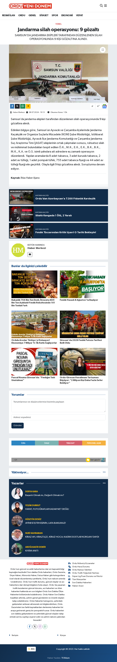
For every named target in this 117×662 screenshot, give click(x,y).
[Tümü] (104, 472)
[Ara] (101, 6)
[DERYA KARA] (17, 493)
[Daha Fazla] (28, 106)
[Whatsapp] (45, 626)
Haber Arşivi (77, 586)
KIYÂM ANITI (31, 551)
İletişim (15, 635)
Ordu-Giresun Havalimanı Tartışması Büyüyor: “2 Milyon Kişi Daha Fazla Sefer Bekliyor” (81, 380)
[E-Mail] (30, 254)
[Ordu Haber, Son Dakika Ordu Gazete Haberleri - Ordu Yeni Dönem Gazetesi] (30, 6)
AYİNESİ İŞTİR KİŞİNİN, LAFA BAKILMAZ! (45, 523)
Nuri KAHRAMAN (34, 533)
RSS (33, 649)
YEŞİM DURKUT (33, 505)
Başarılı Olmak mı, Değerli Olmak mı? (44, 495)
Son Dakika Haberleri (81, 582)
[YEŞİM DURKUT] (17, 507)
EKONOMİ (67, 15)
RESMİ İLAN (8, 15)
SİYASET (43, 15)
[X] (34, 626)
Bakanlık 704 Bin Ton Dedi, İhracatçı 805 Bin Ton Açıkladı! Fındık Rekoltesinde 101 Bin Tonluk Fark (33, 303)
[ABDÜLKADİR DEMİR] (17, 549)
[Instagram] (40, 626)
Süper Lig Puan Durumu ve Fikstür (87, 576)
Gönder (17, 425)
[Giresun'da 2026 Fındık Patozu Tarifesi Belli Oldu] (83, 324)
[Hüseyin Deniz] (17, 521)
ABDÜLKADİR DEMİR (35, 547)
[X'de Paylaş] (17, 106)
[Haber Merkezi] (18, 250)
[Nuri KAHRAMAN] (17, 535)
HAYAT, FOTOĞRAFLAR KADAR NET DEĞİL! (47, 509)
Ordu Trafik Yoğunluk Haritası (85, 573)
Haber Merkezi (19, 112)
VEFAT (79, 15)
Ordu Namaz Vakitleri (82, 570)
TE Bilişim (65, 658)
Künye (63, 635)
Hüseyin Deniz (33, 519)
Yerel (58, 24)
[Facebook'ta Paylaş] (12, 106)
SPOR (55, 15)
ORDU (21, 15)
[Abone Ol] (104, 106)
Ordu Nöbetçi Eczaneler (83, 563)
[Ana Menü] (105, 6)
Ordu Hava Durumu (81, 567)
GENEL (32, 15)
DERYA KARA (31, 491)
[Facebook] (29, 626)
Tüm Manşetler (79, 579)
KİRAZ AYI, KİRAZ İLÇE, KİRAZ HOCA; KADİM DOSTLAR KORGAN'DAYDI (62, 537)
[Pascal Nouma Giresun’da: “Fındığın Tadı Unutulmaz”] (34, 361)
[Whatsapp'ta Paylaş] (22, 106)
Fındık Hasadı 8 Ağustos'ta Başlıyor (79, 300)
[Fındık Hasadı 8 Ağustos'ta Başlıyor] (83, 284)
